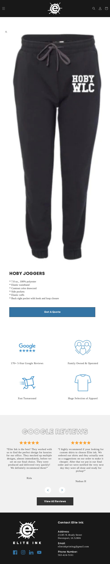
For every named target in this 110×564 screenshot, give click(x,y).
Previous (48, 490)
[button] (3, 8)
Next (62, 490)
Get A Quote (52, 312)
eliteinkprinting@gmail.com (73, 546)
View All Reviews (55, 501)
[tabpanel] (29, 461)
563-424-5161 (65, 555)
